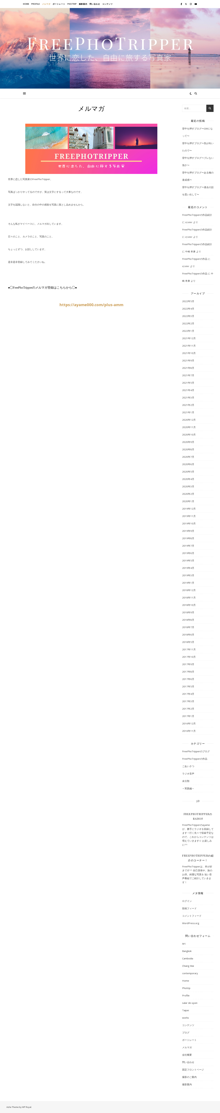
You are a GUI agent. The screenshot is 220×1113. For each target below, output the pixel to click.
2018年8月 (188, 619)
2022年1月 (188, 330)
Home (26, 4)
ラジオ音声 (188, 773)
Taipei (185, 1010)
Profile (35, 4)
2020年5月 (188, 471)
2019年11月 (189, 516)
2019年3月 (188, 575)
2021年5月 (188, 382)
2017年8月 (188, 671)
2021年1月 (188, 412)
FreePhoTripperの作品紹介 (197, 214)
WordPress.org (190, 923)
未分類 (185, 781)
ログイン (187, 901)
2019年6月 (188, 553)
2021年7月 (188, 375)
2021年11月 (189, 345)
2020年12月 (189, 419)
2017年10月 (189, 656)
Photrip (72, 4)
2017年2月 (188, 708)
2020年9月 (188, 442)
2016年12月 (189, 723)
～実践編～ (188, 788)
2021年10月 (189, 353)
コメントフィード (191, 915)
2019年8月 (188, 538)
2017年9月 (188, 664)
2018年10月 (189, 605)
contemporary (190, 973)
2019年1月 (188, 582)
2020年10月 (189, 434)
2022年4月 (188, 308)
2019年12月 (189, 508)
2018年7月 (188, 627)
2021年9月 (188, 360)
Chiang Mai (188, 965)
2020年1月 (188, 501)
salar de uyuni (189, 1002)
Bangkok (186, 951)
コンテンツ (107, 4)
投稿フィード (189, 908)
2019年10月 (189, 523)
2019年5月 (188, 560)
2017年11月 (189, 649)
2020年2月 (188, 493)
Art (184, 943)
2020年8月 (188, 449)
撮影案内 (83, 4)
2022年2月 (188, 323)
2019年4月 (188, 567)
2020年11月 (189, 427)
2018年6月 (188, 634)
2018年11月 (189, 597)
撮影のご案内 (189, 1077)
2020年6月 (188, 464)
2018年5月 (188, 642)
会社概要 (187, 1054)
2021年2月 (188, 404)
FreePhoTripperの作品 (194, 258)
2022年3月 (188, 316)
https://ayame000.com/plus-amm (91, 304)
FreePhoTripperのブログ (196, 751)
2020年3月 (188, 486)
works (185, 1017)
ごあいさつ (188, 766)
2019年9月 (188, 530)
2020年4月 (188, 479)
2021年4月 (188, 390)
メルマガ (46, 4)
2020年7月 (188, 456)
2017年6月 (188, 679)
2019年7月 (188, 545)
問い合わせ (95, 4)
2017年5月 (188, 686)
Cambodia (187, 958)
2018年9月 (188, 612)
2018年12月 (189, 590)
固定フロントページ (193, 1069)
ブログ (185, 1032)
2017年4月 (188, 693)
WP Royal (26, 1107)
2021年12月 (189, 338)
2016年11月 (189, 730)
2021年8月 (188, 367)
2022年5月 (188, 301)
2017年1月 (188, 716)
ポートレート (59, 4)
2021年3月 (188, 397)
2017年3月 (188, 701)
